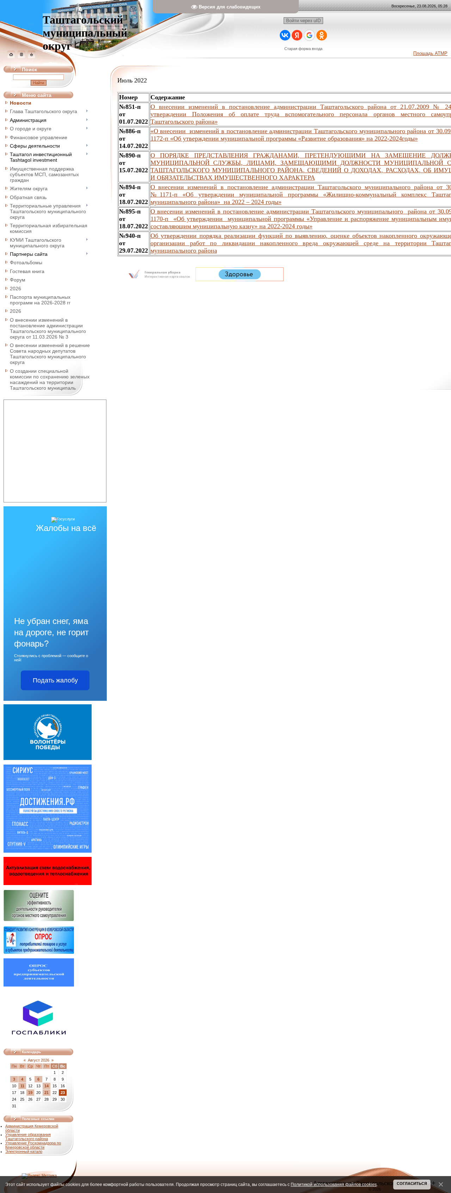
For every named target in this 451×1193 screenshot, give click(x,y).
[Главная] (11, 57)
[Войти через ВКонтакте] (285, 35)
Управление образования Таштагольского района (28, 1136)
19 (30, 1092)
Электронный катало (23, 1151)
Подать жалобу (55, 680)
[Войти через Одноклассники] (321, 35)
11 (22, 1086)
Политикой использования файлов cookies (334, 1184)
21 (46, 1092)
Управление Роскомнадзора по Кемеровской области (33, 1145)
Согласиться (412, 1183)
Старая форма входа (303, 49)
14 (46, 1086)
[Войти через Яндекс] (297, 35)
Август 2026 (38, 1060)
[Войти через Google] (309, 35)
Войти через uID (303, 20)
